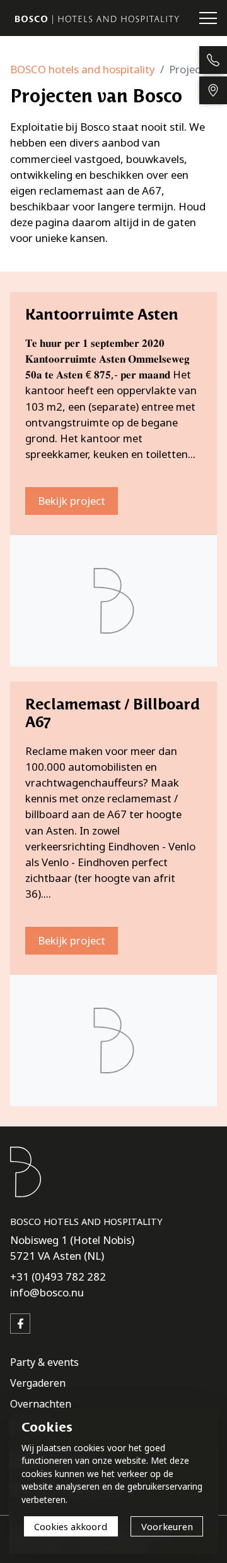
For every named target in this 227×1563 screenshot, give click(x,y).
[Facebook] (20, 1323)
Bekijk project (71, 500)
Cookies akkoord (70, 1526)
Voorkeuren (167, 1526)
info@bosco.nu (47, 1292)
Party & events (44, 1362)
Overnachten (40, 1404)
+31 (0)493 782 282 (58, 1276)
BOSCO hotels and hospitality (82, 69)
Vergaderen (38, 1383)
